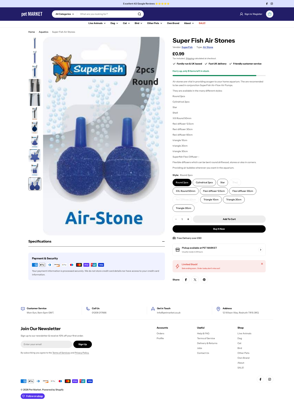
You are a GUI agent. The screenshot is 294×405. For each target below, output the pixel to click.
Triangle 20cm (233, 199)
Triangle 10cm (211, 199)
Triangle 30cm (183, 208)
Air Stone (208, 47)
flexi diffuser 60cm (187, 200)
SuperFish (187, 47)
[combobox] (98, 14)
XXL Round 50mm (185, 191)
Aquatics (43, 31)
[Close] (262, 264)
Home (31, 31)
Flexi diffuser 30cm (242, 191)
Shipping (190, 58)
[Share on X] (195, 279)
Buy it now (219, 228)
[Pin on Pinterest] (204, 279)
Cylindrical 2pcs (204, 182)
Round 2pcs (182, 182)
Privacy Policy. (82, 352)
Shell (236, 183)
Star (222, 182)
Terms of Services (61, 352)
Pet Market (35, 389)
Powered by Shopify (53, 389)
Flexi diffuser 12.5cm (214, 191)
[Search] (139, 14)
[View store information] (260, 249)
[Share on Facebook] (186, 279)
